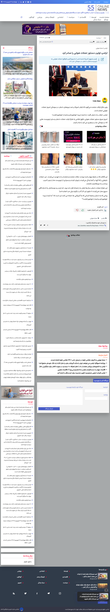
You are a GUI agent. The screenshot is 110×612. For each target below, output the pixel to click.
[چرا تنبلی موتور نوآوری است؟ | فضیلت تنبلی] (18, 141)
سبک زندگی (97, 19)
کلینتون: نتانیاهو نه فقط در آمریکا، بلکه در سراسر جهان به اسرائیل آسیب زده (18, 273)
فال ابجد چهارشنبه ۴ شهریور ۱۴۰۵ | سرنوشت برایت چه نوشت (17, 306)
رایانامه (106, 395)
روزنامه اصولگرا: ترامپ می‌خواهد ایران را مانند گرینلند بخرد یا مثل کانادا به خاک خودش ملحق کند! (72, 363)
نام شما (105, 387)
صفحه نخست (104, 17)
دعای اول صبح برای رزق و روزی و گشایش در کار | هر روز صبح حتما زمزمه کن (17, 170)
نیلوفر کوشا (97, 101)
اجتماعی (60, 17)
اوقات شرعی (87, 2)
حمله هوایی (94, 218)
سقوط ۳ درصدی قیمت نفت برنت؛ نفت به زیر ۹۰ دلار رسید (17, 315)
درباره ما (106, 2)
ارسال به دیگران (100, 42)
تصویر (20, 583)
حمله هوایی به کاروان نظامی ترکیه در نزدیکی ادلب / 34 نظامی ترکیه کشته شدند (78, 360)
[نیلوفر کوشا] (104, 101)
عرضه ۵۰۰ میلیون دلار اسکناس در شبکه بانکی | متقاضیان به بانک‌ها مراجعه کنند (18, 339)
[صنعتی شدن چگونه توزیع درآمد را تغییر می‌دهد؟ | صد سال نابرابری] (18, 66)
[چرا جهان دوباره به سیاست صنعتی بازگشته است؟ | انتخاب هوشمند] (18, 117)
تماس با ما (97, 2)
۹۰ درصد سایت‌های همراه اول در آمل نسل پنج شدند (17, 284)
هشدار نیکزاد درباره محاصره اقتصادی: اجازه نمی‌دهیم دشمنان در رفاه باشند (19, 356)
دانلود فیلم (28, 562)
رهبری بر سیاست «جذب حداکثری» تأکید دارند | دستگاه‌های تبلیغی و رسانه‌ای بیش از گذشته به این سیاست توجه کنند (17, 205)
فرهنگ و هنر (50, 17)
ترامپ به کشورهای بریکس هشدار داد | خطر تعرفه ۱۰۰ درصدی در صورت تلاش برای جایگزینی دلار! (72, 366)
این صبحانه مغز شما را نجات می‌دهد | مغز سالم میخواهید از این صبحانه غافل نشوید (89, 596)
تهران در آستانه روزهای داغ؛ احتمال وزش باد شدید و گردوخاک (17, 323)
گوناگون (32, 17)
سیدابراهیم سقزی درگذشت (23, 279)
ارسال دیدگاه (49, 409)
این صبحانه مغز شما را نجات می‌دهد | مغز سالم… (87, 575)
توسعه (94, 17)
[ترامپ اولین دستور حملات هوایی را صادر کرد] (44, 225)
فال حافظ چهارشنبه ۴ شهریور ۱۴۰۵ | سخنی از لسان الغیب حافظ (17, 331)
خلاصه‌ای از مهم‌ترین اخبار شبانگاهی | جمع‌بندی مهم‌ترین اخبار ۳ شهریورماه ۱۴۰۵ (18, 178)
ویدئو (106, 19)
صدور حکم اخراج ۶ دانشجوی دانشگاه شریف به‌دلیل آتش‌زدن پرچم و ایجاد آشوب (17, 347)
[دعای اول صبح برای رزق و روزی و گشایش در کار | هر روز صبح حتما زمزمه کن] (102, 586)
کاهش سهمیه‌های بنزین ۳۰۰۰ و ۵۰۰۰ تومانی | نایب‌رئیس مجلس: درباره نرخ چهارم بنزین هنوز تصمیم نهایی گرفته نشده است (18, 239)
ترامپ (103, 218)
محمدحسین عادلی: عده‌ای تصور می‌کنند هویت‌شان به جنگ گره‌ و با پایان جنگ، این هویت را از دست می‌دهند (17, 292)
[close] (106, 590)
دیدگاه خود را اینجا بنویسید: (74, 387)
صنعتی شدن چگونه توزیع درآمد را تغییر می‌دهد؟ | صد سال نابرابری (17, 364)
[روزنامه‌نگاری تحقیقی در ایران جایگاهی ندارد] (18, 90)
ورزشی (40, 17)
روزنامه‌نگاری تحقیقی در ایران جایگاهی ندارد (20, 79)
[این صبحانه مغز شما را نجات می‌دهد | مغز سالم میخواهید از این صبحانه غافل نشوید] (103, 596)
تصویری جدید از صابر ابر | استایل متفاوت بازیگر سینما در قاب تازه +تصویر (18, 195)
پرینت (91, 42)
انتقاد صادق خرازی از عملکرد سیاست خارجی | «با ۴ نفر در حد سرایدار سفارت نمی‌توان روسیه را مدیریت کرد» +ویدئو (17, 228)
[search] (21, 17)
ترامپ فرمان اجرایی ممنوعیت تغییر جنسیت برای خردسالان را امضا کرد (81, 373)
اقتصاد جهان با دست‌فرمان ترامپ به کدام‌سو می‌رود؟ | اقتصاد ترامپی (82, 370)
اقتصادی (83, 17)
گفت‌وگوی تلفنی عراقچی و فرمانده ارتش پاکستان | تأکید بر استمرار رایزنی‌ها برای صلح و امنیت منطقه (17, 187)
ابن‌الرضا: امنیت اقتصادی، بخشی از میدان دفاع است (17, 300)
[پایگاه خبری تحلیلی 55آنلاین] (98, 8)
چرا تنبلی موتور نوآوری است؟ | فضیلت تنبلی (20, 129)
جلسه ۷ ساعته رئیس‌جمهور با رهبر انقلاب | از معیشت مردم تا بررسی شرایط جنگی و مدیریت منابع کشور (17, 251)
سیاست (72, 17)
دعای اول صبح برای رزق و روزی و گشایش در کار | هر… (86, 586)
